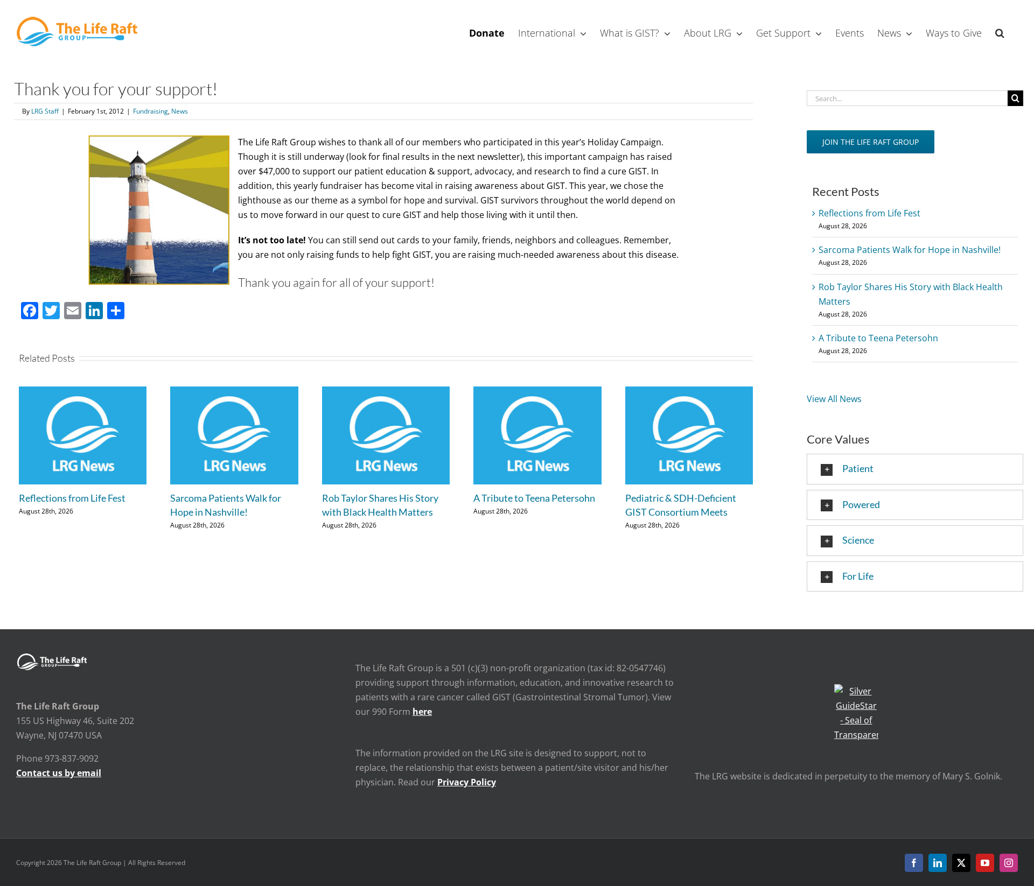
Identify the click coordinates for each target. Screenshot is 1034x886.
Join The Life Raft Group (870, 142)
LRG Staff (45, 111)
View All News (834, 399)
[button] (999, 32)
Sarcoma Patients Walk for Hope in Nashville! (910, 250)
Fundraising (150, 111)
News (179, 111)
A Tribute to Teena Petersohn (534, 498)
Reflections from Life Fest (72, 498)
